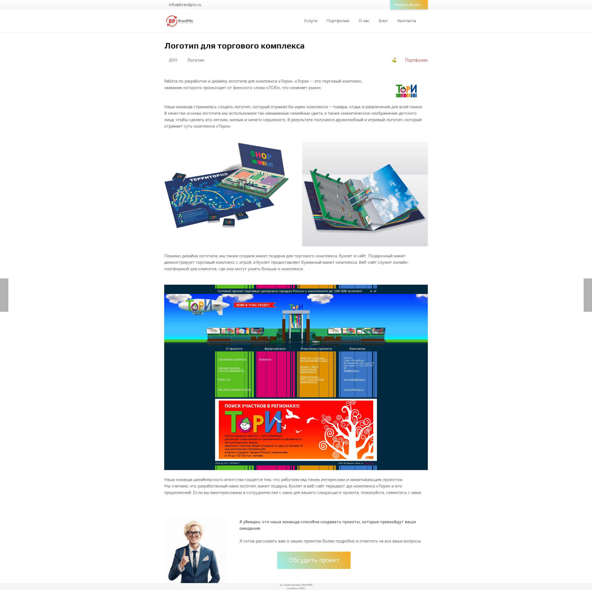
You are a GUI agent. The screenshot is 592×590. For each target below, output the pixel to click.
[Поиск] (425, 21)
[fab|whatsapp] (246, 556)
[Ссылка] (179, 21)
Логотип (195, 60)
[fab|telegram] (265, 556)
